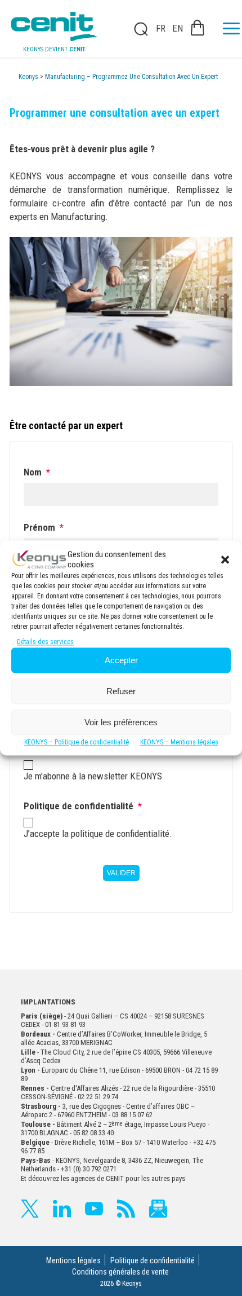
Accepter (121, 660)
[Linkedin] (62, 1209)
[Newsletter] (158, 1209)
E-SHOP (197, 28)
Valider (121, 873)
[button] (225, 559)
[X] (30, 1209)
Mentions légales (73, 1260)
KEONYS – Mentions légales (179, 743)
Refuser (121, 691)
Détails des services (45, 642)
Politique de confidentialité (152, 1260)
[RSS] (126, 1209)
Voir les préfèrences (121, 722)
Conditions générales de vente (120, 1271)
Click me (137, 28)
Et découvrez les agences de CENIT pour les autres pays (103, 1178)
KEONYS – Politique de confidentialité (76, 743)
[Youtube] (94, 1209)
